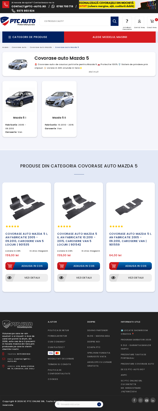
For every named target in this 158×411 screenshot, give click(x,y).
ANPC (124, 375)
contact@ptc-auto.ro (29, 6)
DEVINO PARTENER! (97, 330)
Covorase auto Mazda (41, 47)
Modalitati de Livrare (61, 358)
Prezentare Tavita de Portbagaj (133, 356)
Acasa (5, 47)
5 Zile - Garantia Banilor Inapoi (136, 347)
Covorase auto (19, 47)
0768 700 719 (64, 6)
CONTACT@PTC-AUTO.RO (19, 360)
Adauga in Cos (32, 266)
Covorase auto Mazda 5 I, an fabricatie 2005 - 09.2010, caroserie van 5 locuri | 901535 (26, 239)
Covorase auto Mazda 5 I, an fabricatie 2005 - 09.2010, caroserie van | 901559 (130, 239)
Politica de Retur (58, 330)
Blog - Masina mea (98, 335)
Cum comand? (56, 341)
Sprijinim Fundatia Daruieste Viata (98, 354)
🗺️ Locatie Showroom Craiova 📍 (134, 332)
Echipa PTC (94, 347)
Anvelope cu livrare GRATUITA (99, 364)
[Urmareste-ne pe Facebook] (134, 400)
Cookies (53, 379)
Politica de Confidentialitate (59, 372)
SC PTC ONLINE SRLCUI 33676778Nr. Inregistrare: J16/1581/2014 (131, 386)
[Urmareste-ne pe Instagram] (140, 400)
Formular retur (57, 335)
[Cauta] (114, 21)
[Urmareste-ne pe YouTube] (146, 400)
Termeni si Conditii (59, 364)
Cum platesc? (56, 347)
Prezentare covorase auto (137, 363)
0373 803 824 (26, 11)
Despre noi (93, 341)
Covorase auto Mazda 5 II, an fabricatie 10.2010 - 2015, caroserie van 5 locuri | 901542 (77, 239)
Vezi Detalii (32, 277)
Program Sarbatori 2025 (136, 339)
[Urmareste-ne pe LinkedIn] (153, 400)
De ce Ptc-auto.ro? (133, 369)
